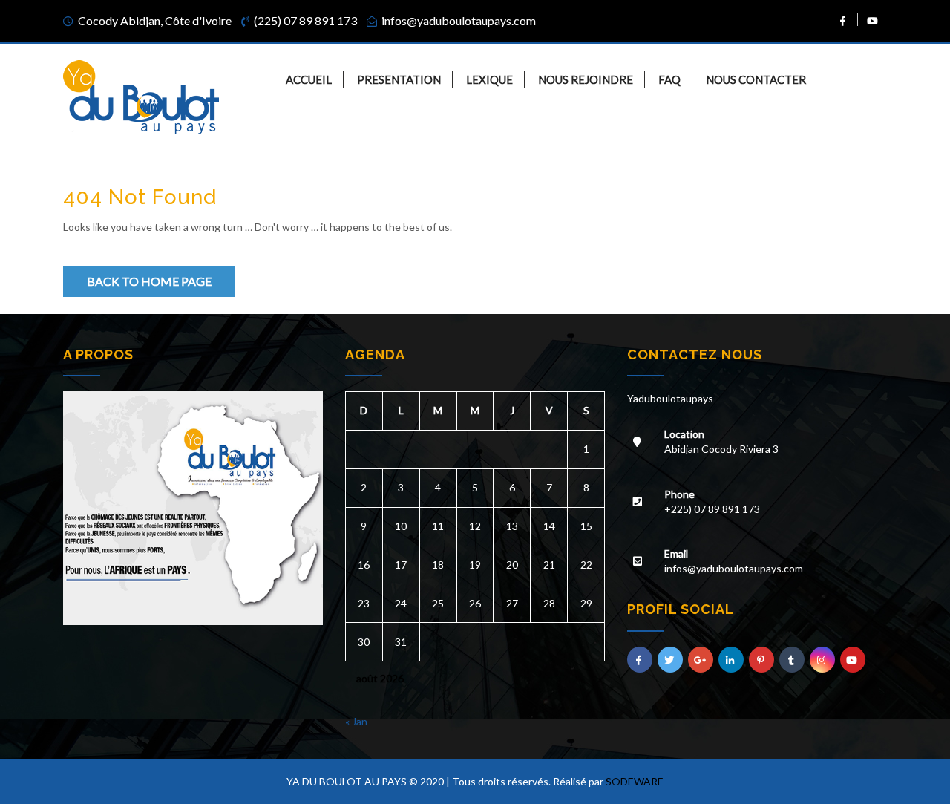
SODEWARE (635, 781)
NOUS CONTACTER (756, 79)
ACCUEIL (309, 79)
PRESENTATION (399, 79)
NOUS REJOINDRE (585, 79)
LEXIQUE (489, 79)
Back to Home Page (149, 281)
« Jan (356, 721)
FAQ (669, 79)
